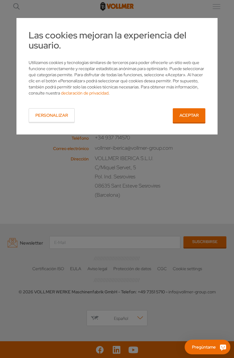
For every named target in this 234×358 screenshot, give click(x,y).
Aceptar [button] (189, 115)
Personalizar (51, 115)
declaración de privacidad (84, 93)
